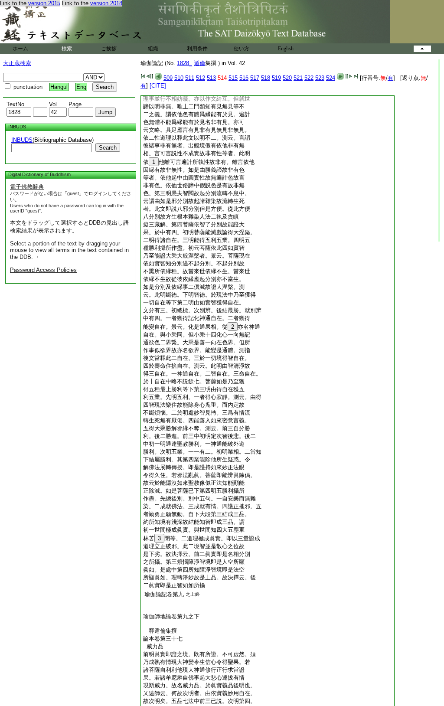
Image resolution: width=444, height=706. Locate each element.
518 (265, 78)
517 (254, 78)
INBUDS (22, 140)
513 (211, 78)
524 (330, 78)
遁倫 (199, 63)
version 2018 (106, 3)
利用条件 (197, 49)
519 (276, 78)
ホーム (20, 49)
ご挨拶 (109, 49)
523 (319, 78)
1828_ (184, 63)
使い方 (241, 49)
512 (200, 78)
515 (233, 78)
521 (298, 78)
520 (287, 78)
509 (168, 78)
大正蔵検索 (17, 63)
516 (243, 78)
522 (308, 78)
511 (189, 78)
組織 (153, 49)
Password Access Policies (43, 270)
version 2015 (44, 3)
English (286, 49)
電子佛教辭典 (27, 186)
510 (178, 78)
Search (108, 147)
